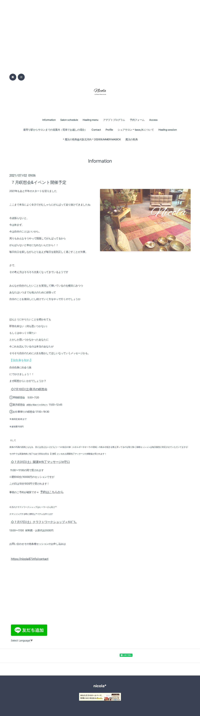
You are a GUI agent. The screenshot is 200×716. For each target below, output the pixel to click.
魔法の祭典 (131, 139)
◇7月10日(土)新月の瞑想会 (29, 389)
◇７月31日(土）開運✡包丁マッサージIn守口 (40, 462)
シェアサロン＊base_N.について (136, 129)
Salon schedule (69, 119)
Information (49, 119)
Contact (96, 129)
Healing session (167, 129)
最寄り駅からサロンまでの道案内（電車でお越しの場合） (55, 129)
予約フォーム (137, 119)
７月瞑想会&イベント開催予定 (38, 182)
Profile (109, 129)
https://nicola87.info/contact (29, 559)
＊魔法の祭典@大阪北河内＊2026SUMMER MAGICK (91, 139)
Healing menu (90, 119)
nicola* (100, 686)
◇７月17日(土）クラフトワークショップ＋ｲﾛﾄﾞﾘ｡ (44, 522)
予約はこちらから (51, 492)
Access (153, 119)
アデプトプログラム (114, 119)
